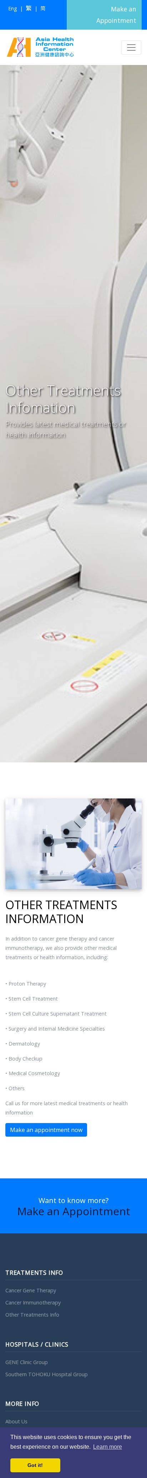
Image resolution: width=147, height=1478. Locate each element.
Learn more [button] (107, 1447)
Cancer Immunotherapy (33, 1302)
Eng (12, 8)
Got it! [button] (35, 1465)
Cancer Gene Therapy (30, 1290)
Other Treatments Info (32, 1314)
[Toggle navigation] (131, 47)
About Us (16, 1421)
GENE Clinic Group (26, 1362)
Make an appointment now (46, 1130)
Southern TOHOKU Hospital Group (46, 1374)
